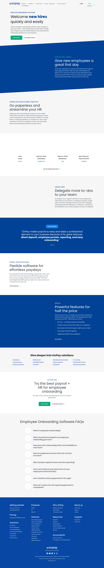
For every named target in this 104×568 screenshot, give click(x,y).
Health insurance (35, 526)
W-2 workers (13, 533)
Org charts (36, 364)
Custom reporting (58, 362)
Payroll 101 (55, 519)
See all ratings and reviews (51, 169)
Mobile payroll (37, 360)
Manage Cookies (57, 558)
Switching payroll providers (60, 360)
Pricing (46, 3)
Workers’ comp (35, 528)
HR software (16, 360)
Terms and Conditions (44, 558)
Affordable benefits (38, 362)
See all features (14, 286)
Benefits (33, 512)
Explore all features (36, 540)
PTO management (36, 524)
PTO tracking (76, 360)
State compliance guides (59, 528)
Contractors (13, 535)
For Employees (25, 5)
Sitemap (63, 558)
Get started (89, 5)
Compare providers (58, 512)
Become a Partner (57, 538)
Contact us (77, 522)
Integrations (56, 364)
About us (77, 510)
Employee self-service (79, 362)
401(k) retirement (35, 530)
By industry (12, 525)
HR (32, 510)
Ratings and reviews (58, 508)
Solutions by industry (18, 364)
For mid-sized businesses (16, 531)
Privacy (51, 558)
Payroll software (17, 362)
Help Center (77, 519)
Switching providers (14, 510)
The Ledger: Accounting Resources (61, 540)
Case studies (56, 510)
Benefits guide (56, 524)
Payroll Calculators (57, 526)
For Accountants (61, 3)
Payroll (33, 508)
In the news (77, 508)
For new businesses (14, 527)
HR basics (55, 522)
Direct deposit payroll (36, 519)
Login (81, 3)
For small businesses (15, 529)
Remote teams (13, 538)
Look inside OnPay (29, 37)
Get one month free (15, 508)
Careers (76, 512)
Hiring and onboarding (36, 522)
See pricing (58, 339)
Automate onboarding (79, 364)
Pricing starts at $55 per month (17, 517)
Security (55, 530)
